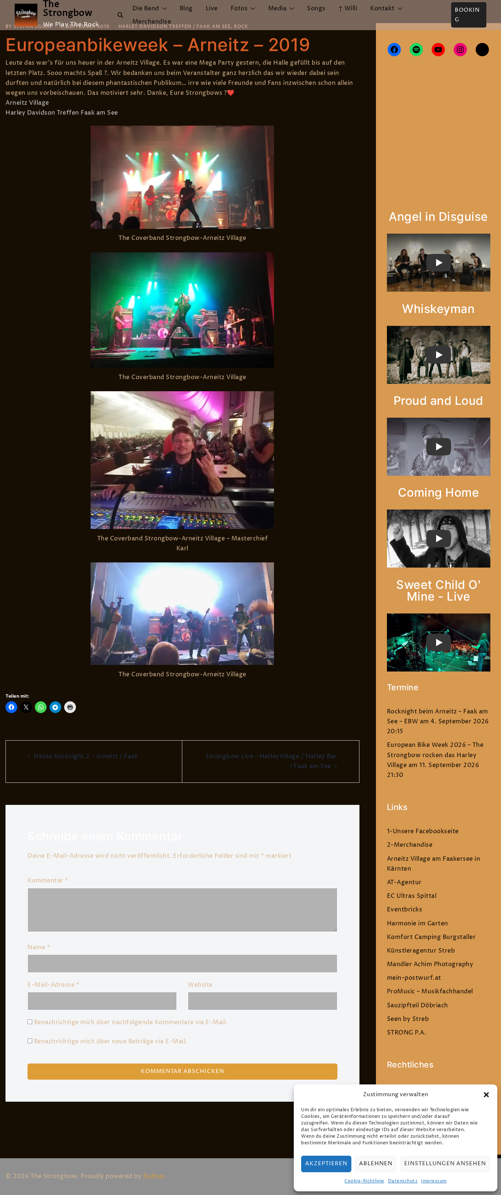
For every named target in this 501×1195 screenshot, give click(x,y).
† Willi (348, 8)
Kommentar (48, 881)
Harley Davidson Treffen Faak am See (62, 113)
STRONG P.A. (407, 1033)
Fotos (239, 8)
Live (212, 8)
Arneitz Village (27, 103)
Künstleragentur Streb (421, 951)
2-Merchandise (410, 845)
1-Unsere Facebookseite (423, 831)
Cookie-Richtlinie (364, 1181)
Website (200, 985)
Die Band (145, 8)
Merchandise (151, 22)
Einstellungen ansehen (445, 1163)
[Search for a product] (120, 15)
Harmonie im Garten (417, 923)
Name (39, 947)
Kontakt (382, 8)
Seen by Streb (408, 1019)
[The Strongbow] (26, 15)
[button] (486, 1094)
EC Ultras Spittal (412, 896)
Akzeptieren (326, 1163)
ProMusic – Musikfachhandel (430, 991)
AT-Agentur (404, 882)
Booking (467, 15)
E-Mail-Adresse (53, 985)
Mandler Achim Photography (430, 964)
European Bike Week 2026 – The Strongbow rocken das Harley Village (435, 755)
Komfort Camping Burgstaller (431, 937)
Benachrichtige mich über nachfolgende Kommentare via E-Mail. (131, 1022)
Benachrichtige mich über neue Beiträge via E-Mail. (110, 1041)
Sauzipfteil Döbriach (417, 1005)
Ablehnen (375, 1163)
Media (277, 8)
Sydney (154, 1176)
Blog (186, 8)
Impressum (434, 1181)
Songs (316, 8)
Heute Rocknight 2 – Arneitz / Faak (86, 756)
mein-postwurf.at (414, 978)
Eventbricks (405, 910)
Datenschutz (403, 1181)
